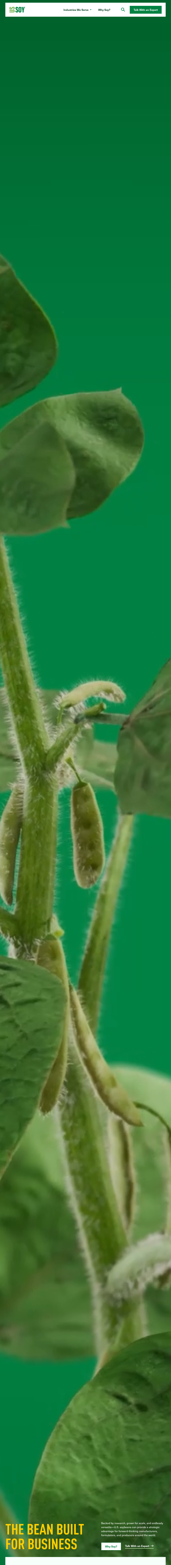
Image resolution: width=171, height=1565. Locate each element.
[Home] (17, 10)
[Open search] (123, 10)
